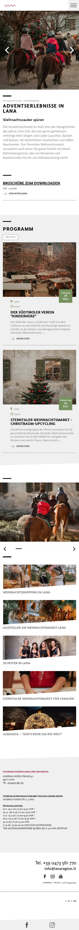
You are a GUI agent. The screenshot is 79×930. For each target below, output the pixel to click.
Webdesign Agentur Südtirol (7, 901)
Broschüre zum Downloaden (31, 183)
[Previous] (7, 50)
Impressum (47, 883)
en (74, 901)
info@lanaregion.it (60, 869)
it (69, 901)
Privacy (57, 883)
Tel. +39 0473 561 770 (55, 863)
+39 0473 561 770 (15, 783)
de (63, 901)
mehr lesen (23, 339)
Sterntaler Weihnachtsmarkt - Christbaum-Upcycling (41, 422)
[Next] (71, 50)
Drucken (11, 237)
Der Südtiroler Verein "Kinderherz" (32, 314)
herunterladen (18, 194)
